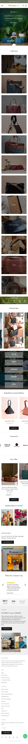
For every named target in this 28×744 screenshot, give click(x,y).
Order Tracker (4, 689)
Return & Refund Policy (7, 694)
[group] (14, 27)
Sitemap (3, 701)
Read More (7, 628)
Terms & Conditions (6, 699)
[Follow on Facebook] (2, 737)
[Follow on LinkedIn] (17, 737)
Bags (2, 672)
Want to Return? (5, 715)
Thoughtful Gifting (5, 680)
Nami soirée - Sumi (9, 421)
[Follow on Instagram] (9, 737)
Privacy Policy (4, 691)
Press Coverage (5, 703)
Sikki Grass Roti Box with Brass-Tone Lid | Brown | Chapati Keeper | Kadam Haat (10, 489)
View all (14, 428)
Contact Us (4, 710)
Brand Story (4, 682)
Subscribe (7, 732)
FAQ (2, 708)
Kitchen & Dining (5, 677)
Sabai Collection (5, 713)
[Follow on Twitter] (6, 737)
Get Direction (8, 542)
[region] (14, 27)
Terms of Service (5, 706)
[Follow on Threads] (13, 737)
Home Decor (4, 675)
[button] (3, 585)
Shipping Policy (5, 696)
